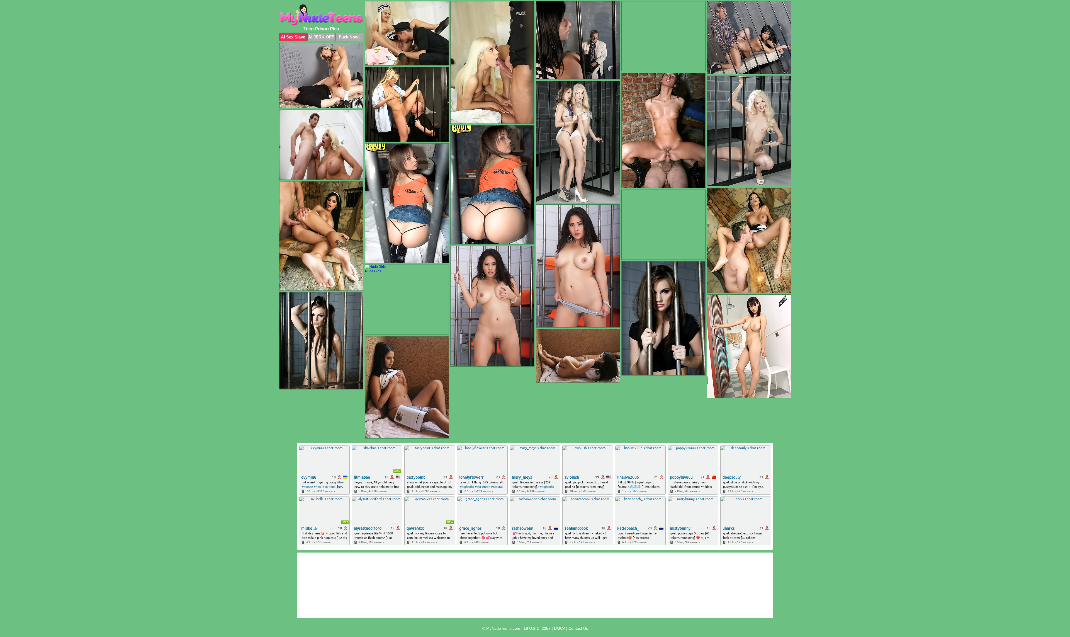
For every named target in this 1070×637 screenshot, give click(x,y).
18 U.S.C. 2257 (537, 628)
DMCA (559, 628)
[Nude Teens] (321, 15)
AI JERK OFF (321, 37)
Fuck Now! (349, 37)
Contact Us (578, 628)
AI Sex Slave (293, 37)
